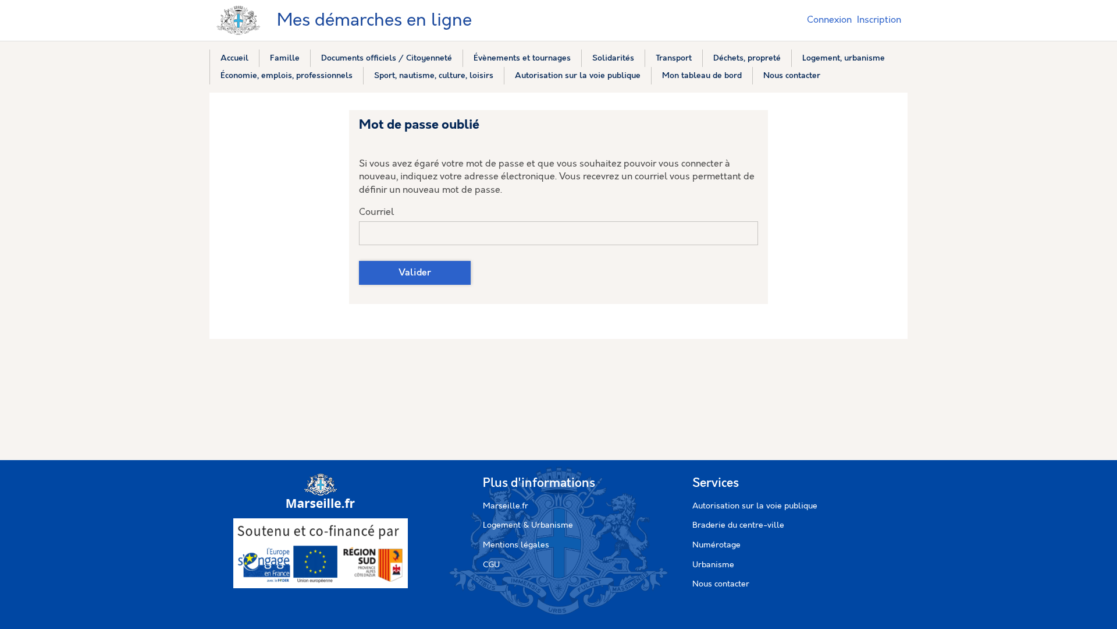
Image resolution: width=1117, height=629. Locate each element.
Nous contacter (720, 584)
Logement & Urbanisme (528, 525)
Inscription (879, 20)
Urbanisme (713, 565)
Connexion (829, 20)
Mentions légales (516, 545)
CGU (491, 565)
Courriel (376, 212)
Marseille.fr (505, 506)
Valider (415, 272)
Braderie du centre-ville (738, 525)
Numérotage (716, 545)
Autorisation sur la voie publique (754, 506)
